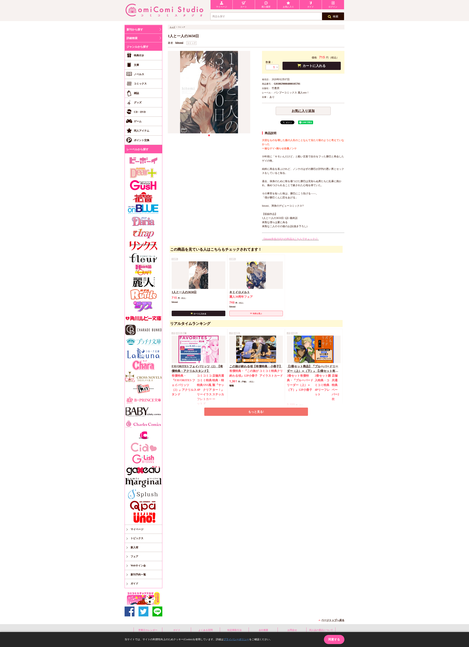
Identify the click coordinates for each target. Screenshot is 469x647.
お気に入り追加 (303, 111)
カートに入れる (314, 66)
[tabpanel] (209, 92)
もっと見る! (256, 411)
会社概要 (263, 630)
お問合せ (292, 630)
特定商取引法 (234, 630)
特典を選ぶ (257, 314)
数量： (269, 62)
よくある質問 (205, 630)
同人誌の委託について (321, 630)
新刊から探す (135, 29)
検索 (335, 16)
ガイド (176, 630)
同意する (334, 639)
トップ (172, 27)
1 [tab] (209, 135)
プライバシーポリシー (236, 639)
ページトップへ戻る (332, 620)
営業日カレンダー (147, 630)
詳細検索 (132, 38)
